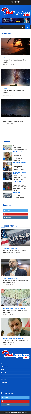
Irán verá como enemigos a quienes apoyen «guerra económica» (7, 156)
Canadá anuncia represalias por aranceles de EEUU (7, 166)
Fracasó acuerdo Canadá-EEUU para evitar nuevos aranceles (7, 176)
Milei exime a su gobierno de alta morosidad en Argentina (7, 146)
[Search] (22, 27)
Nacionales (15, 181)
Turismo (5, 57)
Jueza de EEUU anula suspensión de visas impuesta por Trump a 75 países (7, 197)
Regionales (4, 382)
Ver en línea (27, 27)
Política (5, 278)
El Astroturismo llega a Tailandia (15, 108)
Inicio (2, 363)
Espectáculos (5, 373)
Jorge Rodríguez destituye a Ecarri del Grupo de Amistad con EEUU (15, 267)
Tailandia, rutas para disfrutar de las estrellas (15, 77)
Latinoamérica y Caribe (8, 308)
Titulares (15, 153)
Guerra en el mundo (17, 151)
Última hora (21, 153)
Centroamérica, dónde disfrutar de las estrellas (15, 46)
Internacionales (17, 162)
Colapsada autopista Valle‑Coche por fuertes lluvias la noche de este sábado (7, 186)
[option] (15, 146)
